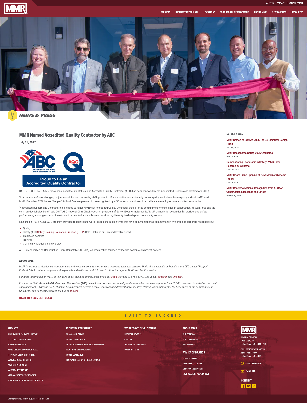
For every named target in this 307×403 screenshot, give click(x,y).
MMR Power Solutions (193, 368)
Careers (270, 3)
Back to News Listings (34, 298)
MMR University (131, 349)
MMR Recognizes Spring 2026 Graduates (249, 152)
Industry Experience (79, 328)
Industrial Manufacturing (78, 349)
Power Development (17, 365)
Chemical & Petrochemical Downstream (85, 344)
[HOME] (16, 8)
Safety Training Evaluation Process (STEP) (61, 232)
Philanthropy (189, 344)
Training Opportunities (135, 344)
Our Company (189, 334)
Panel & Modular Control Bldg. (23, 349)
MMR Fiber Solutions (192, 363)
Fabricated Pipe (190, 358)
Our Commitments (191, 339)
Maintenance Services (18, 370)
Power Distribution (17, 344)
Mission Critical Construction (22, 375)
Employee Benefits (132, 334)
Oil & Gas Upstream (75, 334)
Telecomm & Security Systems (21, 354)
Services (13, 328)
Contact (280, 3)
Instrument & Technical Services (23, 334)
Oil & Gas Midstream (75, 339)
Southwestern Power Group (196, 374)
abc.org (74, 290)
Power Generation (74, 354)
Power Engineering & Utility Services (25, 380)
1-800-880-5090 (253, 363)
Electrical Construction (19, 339)
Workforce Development (140, 328)
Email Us (250, 371)
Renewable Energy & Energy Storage (83, 360)
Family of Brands (194, 352)
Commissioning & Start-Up (20, 360)
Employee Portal (295, 3)
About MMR (190, 328)
